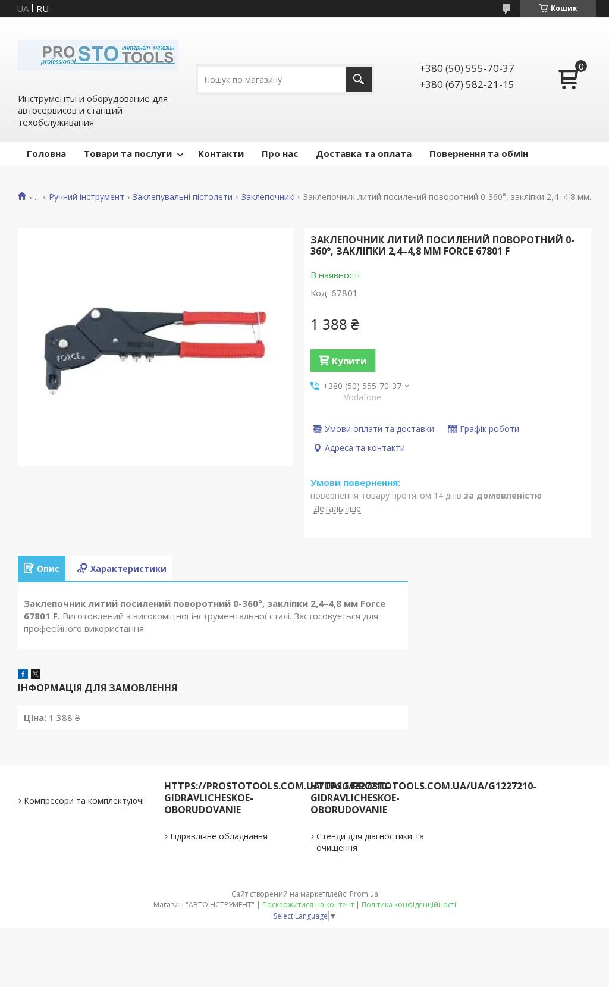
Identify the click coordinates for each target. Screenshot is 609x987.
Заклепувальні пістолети (183, 197)
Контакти (221, 153)
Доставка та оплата (364, 153)
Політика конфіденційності (409, 905)
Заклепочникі (268, 197)
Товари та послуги (128, 153)
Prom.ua (364, 894)
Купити (349, 360)
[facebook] (23, 675)
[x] (35, 675)
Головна (46, 153)
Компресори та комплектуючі (84, 800)
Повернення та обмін (478, 153)
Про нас (280, 153)
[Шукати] (359, 79)
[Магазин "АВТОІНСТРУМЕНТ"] (98, 54)
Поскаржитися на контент (308, 905)
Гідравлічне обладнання (219, 836)
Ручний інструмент (86, 197)
